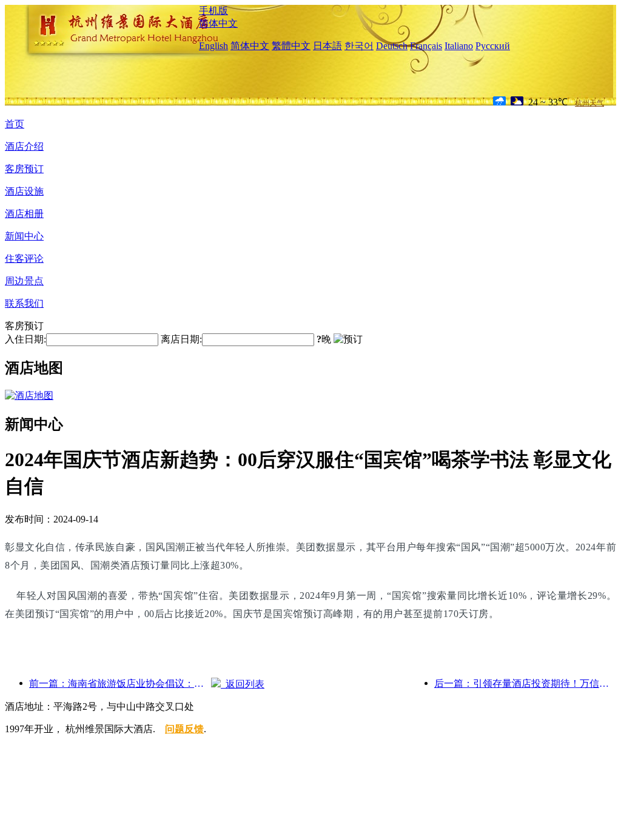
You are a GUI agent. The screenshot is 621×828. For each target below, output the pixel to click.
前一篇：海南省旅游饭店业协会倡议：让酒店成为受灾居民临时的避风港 (120, 683)
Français (426, 46)
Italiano (459, 46)
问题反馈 (184, 729)
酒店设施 (24, 191)
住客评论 (24, 258)
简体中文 (218, 23)
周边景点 (24, 281)
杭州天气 (589, 103)
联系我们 (24, 303)
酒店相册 (24, 214)
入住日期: (25, 339)
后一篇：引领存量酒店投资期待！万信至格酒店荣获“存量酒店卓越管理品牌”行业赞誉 (525, 683)
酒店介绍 (24, 146)
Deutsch (392, 46)
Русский (492, 46)
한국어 (359, 46)
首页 (14, 124)
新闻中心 (24, 236)
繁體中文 (291, 46)
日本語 (327, 46)
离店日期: (181, 339)
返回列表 (242, 684)
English (213, 46)
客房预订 (24, 169)
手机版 (213, 10)
